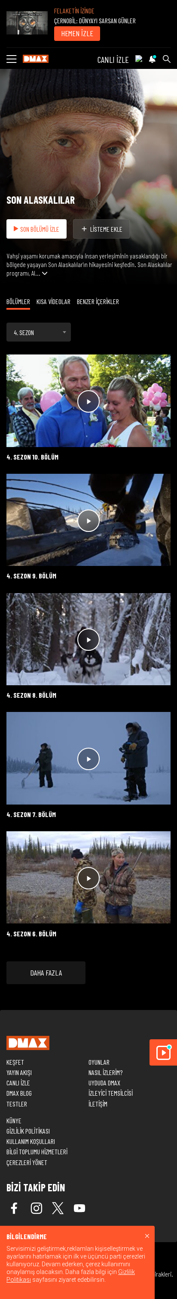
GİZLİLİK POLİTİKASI (28, 1131)
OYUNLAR (99, 1062)
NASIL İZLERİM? (105, 1072)
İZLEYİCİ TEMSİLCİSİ (110, 1093)
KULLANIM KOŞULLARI (30, 1141)
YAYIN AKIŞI (19, 1072)
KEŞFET (15, 1062)
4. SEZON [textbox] (24, 332)
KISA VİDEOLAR (53, 301)
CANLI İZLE (113, 59)
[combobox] (38, 332)
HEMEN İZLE (77, 33)
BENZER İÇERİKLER (98, 301)
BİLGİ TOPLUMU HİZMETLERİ (36, 1151)
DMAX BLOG (19, 1093)
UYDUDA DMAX (104, 1082)
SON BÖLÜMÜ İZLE (39, 229)
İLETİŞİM (97, 1104)
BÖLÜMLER (18, 301)
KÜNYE (13, 1120)
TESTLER (16, 1104)
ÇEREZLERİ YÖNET (26, 1162)
